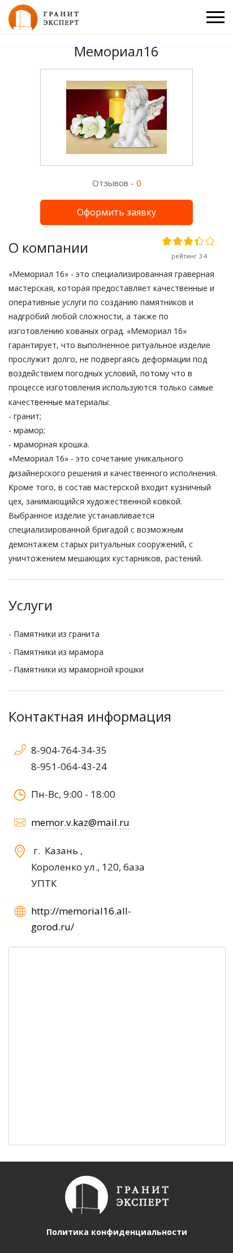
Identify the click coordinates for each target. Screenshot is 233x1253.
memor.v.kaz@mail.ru (80, 822)
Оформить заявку (116, 212)
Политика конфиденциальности (116, 1231)
